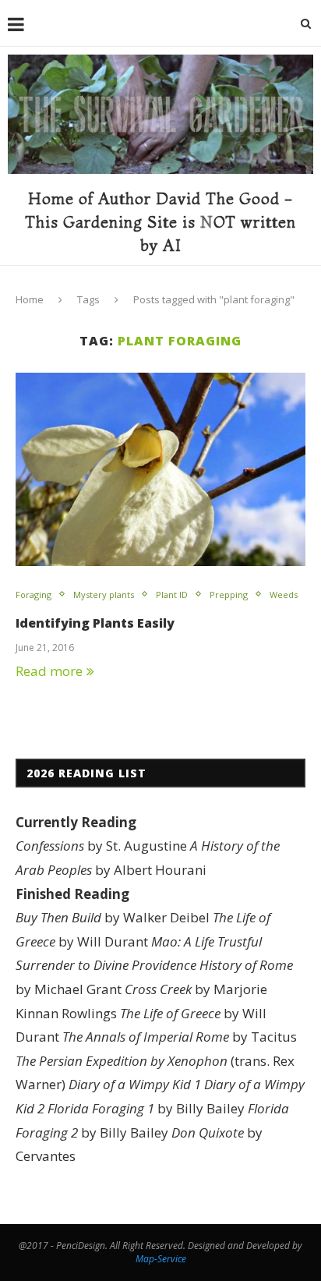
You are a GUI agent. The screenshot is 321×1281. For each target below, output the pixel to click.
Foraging (33, 594)
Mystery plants (103, 594)
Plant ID (172, 594)
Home (30, 299)
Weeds (284, 594)
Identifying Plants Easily (95, 623)
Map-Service (161, 1258)
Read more (49, 671)
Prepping (229, 594)
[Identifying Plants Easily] (160, 469)
